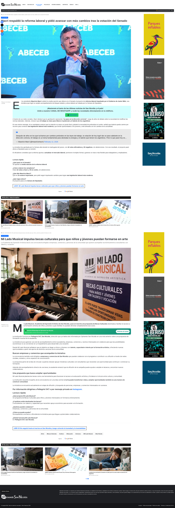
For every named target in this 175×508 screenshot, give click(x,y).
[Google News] (68, 191)
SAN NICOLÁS (30, 4)
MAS (76, 4)
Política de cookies (156, 505)
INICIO (23, 4)
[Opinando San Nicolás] (11, 4)
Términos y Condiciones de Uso (167, 505)
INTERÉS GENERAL (56, 4)
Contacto (140, 505)
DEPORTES (65, 4)
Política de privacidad (147, 505)
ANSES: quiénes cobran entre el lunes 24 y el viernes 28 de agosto (104, 225)
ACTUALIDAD (39, 4)
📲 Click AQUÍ (72, 115)
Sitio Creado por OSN (26, 505)
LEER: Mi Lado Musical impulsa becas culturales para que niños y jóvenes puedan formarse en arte (49, 186)
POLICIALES (47, 4)
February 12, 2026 (51, 142)
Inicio (3, 14)
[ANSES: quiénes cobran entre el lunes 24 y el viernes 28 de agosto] (110, 212)
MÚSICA (71, 4)
